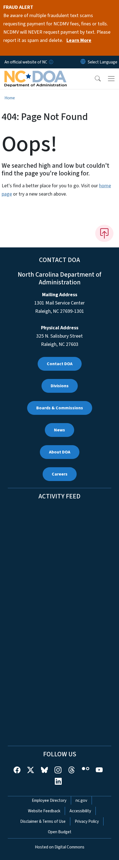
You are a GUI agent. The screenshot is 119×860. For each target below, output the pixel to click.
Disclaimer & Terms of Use (43, 821)
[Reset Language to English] (83, 62)
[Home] (35, 75)
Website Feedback (44, 811)
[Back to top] (104, 233)
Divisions (60, 386)
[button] (94, 78)
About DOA (59, 452)
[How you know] (50, 62)
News (59, 430)
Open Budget (59, 832)
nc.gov (81, 800)
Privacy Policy (87, 821)
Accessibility (80, 811)
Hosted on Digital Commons (59, 847)
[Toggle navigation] (111, 78)
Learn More (78, 40)
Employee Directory (49, 800)
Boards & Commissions (59, 408)
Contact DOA (60, 364)
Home (9, 98)
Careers (60, 474)
